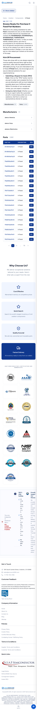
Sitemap (4, 619)
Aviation (11, 18)
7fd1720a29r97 (9, 195)
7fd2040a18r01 (9, 205)
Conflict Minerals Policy (8, 634)
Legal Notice (5, 671)
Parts (23, 104)
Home (5, 18)
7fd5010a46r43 (9, 220)
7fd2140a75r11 (9, 210)
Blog (3, 616)
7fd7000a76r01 (9, 234)
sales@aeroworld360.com (11, 572)
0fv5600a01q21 (10, 146)
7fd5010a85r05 (9, 224)
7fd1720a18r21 (9, 190)
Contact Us (5, 614)
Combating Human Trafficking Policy (12, 637)
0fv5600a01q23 (10, 151)
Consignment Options (8, 676)
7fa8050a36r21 (9, 181)
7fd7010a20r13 (9, 239)
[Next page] (28, 245)
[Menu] (33, 2)
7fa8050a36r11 (9, 171)
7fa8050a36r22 (10, 185)
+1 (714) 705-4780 (9, 575)
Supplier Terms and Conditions (11, 647)
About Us (4, 611)
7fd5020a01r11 (9, 229)
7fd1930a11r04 (9, 200)
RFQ (31, 146)
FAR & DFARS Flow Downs (9, 674)
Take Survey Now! (7, 599)
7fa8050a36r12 (9, 176)
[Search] (29, 2)
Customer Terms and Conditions (11, 650)
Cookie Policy (5, 632)
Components (19, 18)
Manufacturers (10, 104)
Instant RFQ (5, 679)
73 (24, 245)
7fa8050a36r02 (10, 166)
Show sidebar (9, 10)
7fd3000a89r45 (10, 215)
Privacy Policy (5, 629)
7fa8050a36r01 (9, 161)
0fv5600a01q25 (10, 156)
